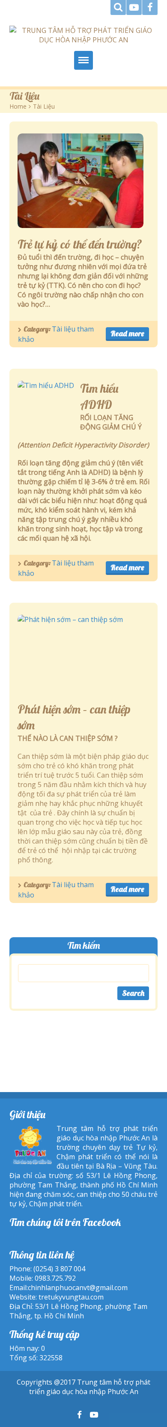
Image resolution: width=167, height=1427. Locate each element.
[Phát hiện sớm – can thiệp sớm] (70, 654)
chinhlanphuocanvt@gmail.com (78, 1287)
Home (18, 106)
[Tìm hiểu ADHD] (46, 402)
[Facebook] (150, 7)
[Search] (118, 7)
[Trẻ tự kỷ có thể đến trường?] (80, 180)
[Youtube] (134, 7)
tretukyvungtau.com (71, 1297)
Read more (127, 333)
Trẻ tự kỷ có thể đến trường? (80, 244)
